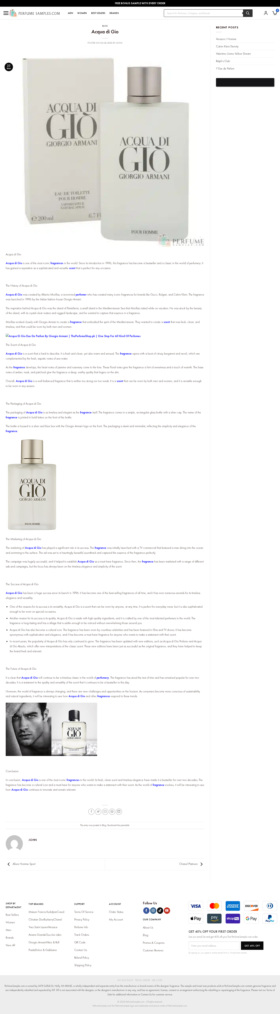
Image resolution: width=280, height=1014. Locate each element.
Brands (114, 13)
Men (70, 13)
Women (82, 13)
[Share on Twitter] (98, 812)
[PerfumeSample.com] (34, 13)
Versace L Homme (226, 39)
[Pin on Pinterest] (112, 812)
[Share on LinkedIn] (119, 812)
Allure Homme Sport (23, 864)
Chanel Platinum (188, 864)
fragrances (56, 263)
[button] (274, 13)
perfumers (170, 618)
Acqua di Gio (14, 263)
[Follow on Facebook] (146, 910)
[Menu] (6, 13)
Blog (105, 26)
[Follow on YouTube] (167, 910)
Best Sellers (98, 13)
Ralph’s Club (223, 61)
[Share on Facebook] (91, 812)
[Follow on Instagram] (153, 910)
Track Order (142, 980)
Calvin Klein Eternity (227, 46)
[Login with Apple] (245, 82)
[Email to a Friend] (105, 812)
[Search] (248, 13)
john (119, 43)
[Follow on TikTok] (160, 910)
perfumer (81, 294)
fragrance (76, 322)
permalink (125, 825)
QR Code (157, 980)
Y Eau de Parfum (225, 68)
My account (125, 980)
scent (72, 268)
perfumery (103, 678)
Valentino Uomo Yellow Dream (233, 54)
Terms (269, 990)
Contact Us (146, 994)
